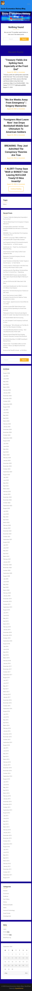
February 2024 (7, 457)
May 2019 (5, 618)
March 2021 (6, 556)
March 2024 (6, 455)
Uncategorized (7, 916)
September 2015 (7, 742)
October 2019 (6, 604)
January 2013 (6, 832)
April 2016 (6, 722)
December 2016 (7, 700)
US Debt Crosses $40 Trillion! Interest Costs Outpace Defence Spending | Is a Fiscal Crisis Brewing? (14, 308)
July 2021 (5, 545)
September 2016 (7, 708)
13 (26, 958)
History (5, 902)
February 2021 (7, 559)
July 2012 (5, 849)
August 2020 (6, 576)
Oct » (26, 973)
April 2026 (6, 384)
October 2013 (6, 807)
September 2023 (7, 471)
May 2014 (5, 787)
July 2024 (5, 443)
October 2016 (6, 705)
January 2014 (6, 798)
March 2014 (6, 793)
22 (8, 965)
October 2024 (6, 435)
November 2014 (7, 770)
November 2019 (7, 601)
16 (12, 961)
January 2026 (6, 392)
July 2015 (5, 748)
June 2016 (6, 717)
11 (19, 958)
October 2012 (6, 841)
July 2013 (5, 815)
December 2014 (7, 767)
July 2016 (5, 714)
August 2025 (6, 407)
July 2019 (5, 612)
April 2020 (6, 587)
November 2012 (7, 838)
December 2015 (7, 734)
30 (12, 969)
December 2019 (7, 598)
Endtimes (5, 896)
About (4, 204)
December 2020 (7, 564)
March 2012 (6, 860)
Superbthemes (19, 988)
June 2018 (6, 649)
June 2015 (6, 751)
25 (19, 965)
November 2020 (7, 567)
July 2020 (5, 579)
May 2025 (5, 415)
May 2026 (5, 381)
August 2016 (6, 711)
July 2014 (5, 781)
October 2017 (6, 672)
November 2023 (7, 466)
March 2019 (6, 624)
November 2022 (7, 500)
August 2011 (6, 877)
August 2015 (6, 745)
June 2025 (6, 412)
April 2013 (6, 824)
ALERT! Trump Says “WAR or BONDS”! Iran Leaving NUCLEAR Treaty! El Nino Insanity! (16, 175)
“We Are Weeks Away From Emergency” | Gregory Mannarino (16, 102)
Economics (6, 893)
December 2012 (7, 835)
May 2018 (5, 652)
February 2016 (7, 728)
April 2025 (6, 418)
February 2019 (7, 626)
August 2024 (6, 440)
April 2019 (6, 621)
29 (8, 969)
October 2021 (6, 536)
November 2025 (7, 398)
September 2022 (7, 505)
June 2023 (6, 480)
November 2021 (7, 533)
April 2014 (6, 790)
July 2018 (5, 646)
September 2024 (7, 438)
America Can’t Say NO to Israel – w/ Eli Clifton (15, 350)
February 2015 (7, 762)
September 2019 (7, 607)
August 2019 (6, 610)
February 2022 (7, 525)
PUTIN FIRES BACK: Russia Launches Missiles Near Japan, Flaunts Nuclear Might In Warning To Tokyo (15, 276)
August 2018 (6, 643)
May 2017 (5, 686)
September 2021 (7, 539)
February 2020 (7, 593)
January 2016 (6, 731)
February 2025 (7, 424)
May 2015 (5, 753)
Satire (4, 907)
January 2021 (6, 562)
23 (12, 965)
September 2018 (7, 641)
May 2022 (5, 517)
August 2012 (6, 846)
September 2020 (7, 573)
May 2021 (5, 550)
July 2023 (5, 477)
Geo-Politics (6, 899)
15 (8, 961)
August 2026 (6, 373)
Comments (7, 934)
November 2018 (7, 635)
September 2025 (7, 404)
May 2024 (5, 449)
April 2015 (6, 756)
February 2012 (7, 863)
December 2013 (7, 801)
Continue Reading (16, 189)
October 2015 (6, 739)
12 (23, 958)
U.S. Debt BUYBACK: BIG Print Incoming (13, 317)
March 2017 (6, 691)
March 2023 (6, 488)
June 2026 (6, 378)
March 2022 (6, 522)
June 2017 (6, 683)
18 (19, 961)
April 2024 (6, 452)
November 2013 (7, 804)
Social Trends (6, 913)
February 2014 (7, 796)
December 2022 (7, 497)
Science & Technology (9, 910)
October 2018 (6, 638)
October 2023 (6, 469)
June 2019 (6, 615)
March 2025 (6, 421)
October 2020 (6, 570)
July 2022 (5, 511)
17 (16, 961)
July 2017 (5, 680)
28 (5, 969)
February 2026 (7, 390)
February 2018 (7, 660)
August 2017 (6, 677)
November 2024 (7, 432)
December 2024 (7, 429)
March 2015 (6, 759)
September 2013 (7, 810)
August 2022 (6, 508)
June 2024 (6, 446)
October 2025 (6, 401)
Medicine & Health (8, 904)
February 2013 (7, 829)
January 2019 (6, 629)
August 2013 (6, 812)
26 (23, 965)
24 (16, 965)
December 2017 (7, 666)
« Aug (5, 973)
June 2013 (6, 818)
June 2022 (6, 514)
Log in (4, 929)
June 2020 (6, 581)
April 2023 (6, 486)
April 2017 (6, 688)
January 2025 (6, 426)
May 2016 (5, 720)
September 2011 (7, 875)
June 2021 (6, 548)
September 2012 (7, 844)
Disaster (5, 890)
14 (5, 961)
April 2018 (6, 655)
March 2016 (6, 725)
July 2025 (5, 409)
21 (5, 965)
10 (16, 958)
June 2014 (6, 784)
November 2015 (7, 736)
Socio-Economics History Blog (13, 9)
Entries (6, 932)
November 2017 (7, 669)
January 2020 (6, 595)
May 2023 (5, 483)
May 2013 (5, 821)
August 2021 (6, 542)
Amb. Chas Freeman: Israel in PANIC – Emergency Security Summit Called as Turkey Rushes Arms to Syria (15, 297)
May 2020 (5, 584)
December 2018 (7, 632)
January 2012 (6, 866)
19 (23, 961)
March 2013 (6, 827)
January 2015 (6, 765)
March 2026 (6, 387)
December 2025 (7, 395)
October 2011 (6, 872)
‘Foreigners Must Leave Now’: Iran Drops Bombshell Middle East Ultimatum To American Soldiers (16, 125)
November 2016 (7, 703)
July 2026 (5, 376)
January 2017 (6, 697)
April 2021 (6, 553)
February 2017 (7, 694)
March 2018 (6, 657)
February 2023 (7, 491)
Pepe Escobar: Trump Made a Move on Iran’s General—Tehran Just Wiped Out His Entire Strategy (14, 345)
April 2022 (6, 519)
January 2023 (6, 494)
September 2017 (7, 674)
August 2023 (6, 474)
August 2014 (6, 779)
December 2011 (7, 869)
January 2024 (6, 460)
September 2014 (7, 776)
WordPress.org (7, 937)
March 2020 (6, 590)
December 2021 (7, 531)
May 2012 (5, 855)
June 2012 (6, 852)
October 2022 (6, 502)
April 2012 (6, 858)
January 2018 (6, 663)
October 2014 (6, 773)
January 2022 (6, 528)
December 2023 (7, 463)
